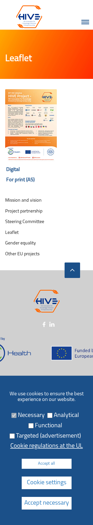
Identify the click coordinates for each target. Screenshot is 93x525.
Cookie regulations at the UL (46, 446)
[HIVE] (27, 17)
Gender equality (20, 243)
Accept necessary (46, 503)
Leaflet (12, 233)
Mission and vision (23, 200)
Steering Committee (24, 222)
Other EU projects (22, 254)
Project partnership (23, 211)
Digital (12, 169)
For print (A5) (20, 180)
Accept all (46, 464)
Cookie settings (46, 483)
